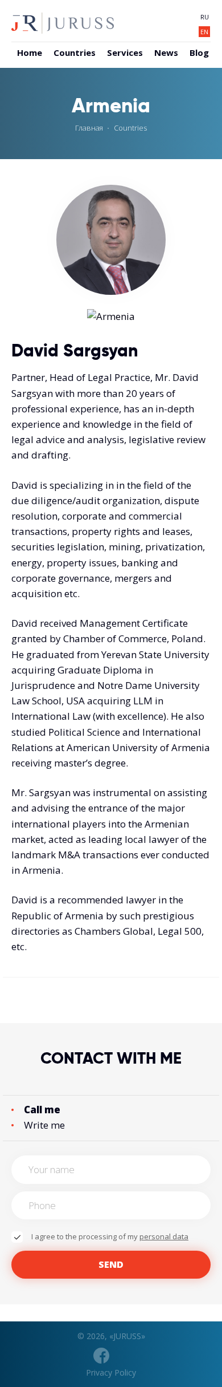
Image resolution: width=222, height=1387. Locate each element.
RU (204, 17)
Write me (44, 1125)
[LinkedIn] (121, 1356)
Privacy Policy (111, 1372)
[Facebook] (101, 1356)
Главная (89, 128)
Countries (130, 128)
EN (204, 31)
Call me (42, 1109)
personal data (163, 1236)
